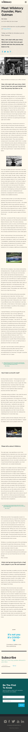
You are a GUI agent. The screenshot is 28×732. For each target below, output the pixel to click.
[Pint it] (10, 52)
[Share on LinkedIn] (8, 51)
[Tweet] (5, 51)
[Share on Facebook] (2, 52)
